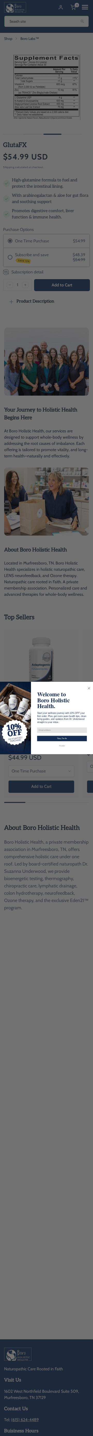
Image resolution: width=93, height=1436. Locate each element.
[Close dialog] (89, 688)
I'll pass (62, 746)
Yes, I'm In (62, 738)
